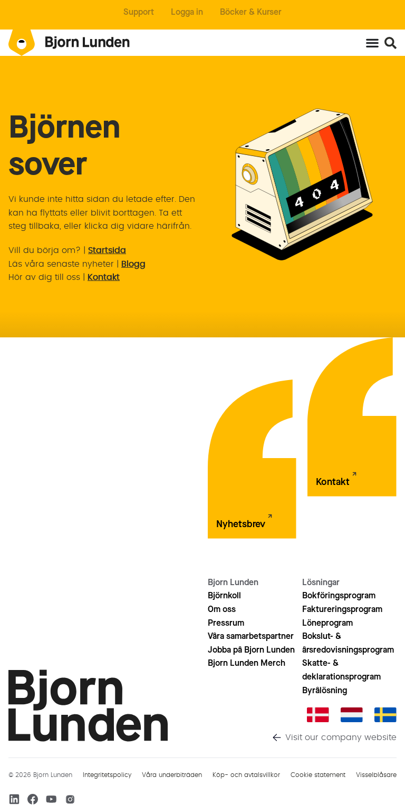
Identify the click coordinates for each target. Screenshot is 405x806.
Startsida (107, 250)
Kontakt (104, 277)
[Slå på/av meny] (372, 43)
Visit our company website (341, 737)
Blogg (133, 264)
